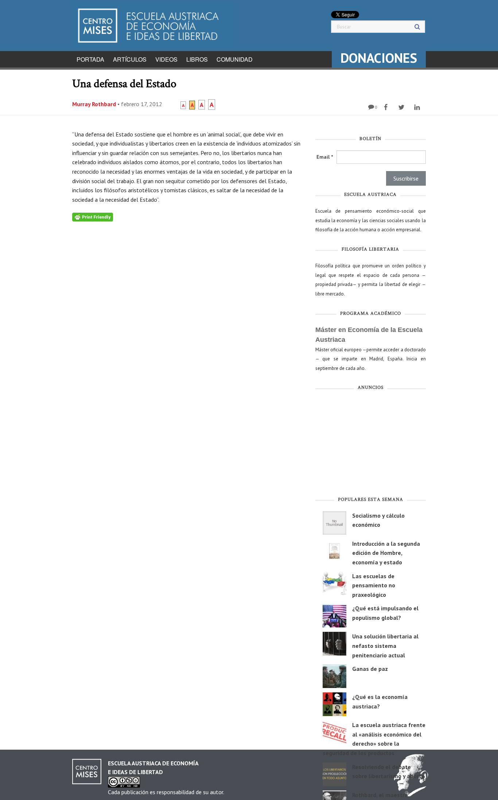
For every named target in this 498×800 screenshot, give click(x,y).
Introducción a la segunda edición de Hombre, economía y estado (386, 553)
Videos (166, 59)
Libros (197, 59)
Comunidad (235, 59)
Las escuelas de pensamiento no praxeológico (373, 585)
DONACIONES (379, 57)
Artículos (130, 59)
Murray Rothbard (94, 104)
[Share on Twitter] (402, 107)
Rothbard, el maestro (380, 795)
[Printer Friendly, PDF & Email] (92, 216)
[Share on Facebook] (386, 107)
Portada (90, 59)
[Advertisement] (370, 445)
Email (324, 157)
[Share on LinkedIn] (418, 107)
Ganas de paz (370, 668)
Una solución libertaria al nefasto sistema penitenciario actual (385, 645)
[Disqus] (188, 312)
